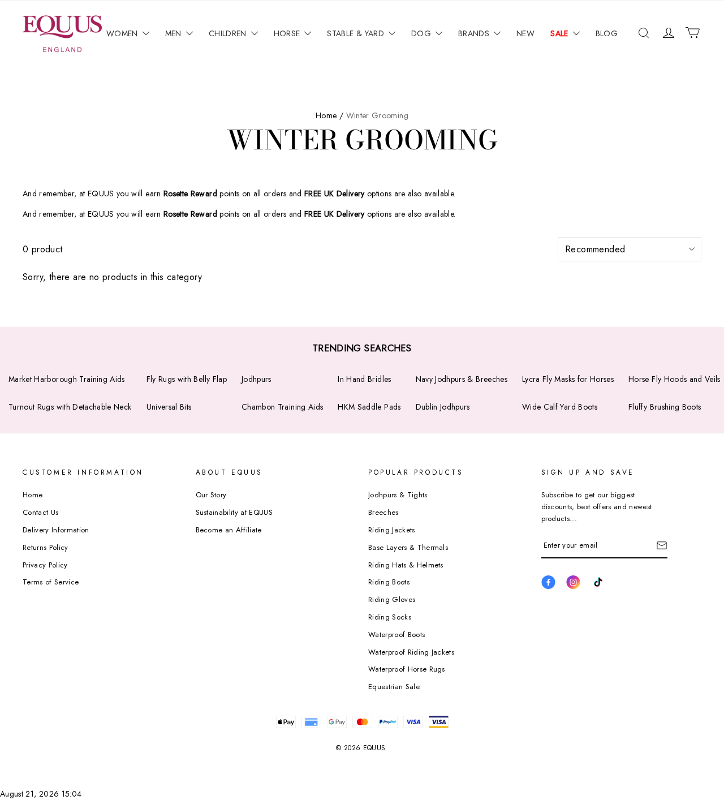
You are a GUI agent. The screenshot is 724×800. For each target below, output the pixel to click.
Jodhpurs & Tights (398, 494)
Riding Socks (389, 617)
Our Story (211, 494)
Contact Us (40, 512)
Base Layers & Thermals (408, 547)
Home (32, 494)
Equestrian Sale (394, 686)
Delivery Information (56, 529)
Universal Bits (169, 406)
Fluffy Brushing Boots (664, 406)
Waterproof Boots (396, 634)
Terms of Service (51, 582)
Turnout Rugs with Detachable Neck (70, 406)
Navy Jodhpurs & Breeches (461, 379)
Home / (329, 115)
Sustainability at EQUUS (234, 512)
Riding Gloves (391, 599)
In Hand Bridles (364, 379)
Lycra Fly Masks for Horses (568, 379)
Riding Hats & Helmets (405, 565)
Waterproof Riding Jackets (411, 652)
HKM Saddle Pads (369, 406)
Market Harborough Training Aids (66, 379)
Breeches (383, 512)
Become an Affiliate (229, 529)
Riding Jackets (391, 529)
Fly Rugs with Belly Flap (186, 379)
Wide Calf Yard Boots (559, 406)
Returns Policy (45, 547)
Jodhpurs (257, 379)
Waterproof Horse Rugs (406, 669)
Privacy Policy (45, 565)
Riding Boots (389, 582)
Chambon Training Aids (282, 406)
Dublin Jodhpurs (443, 406)
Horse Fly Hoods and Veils (674, 379)
